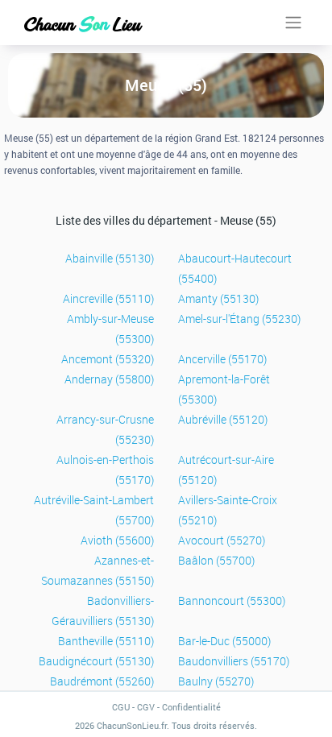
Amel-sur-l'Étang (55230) (239, 318)
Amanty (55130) (218, 298)
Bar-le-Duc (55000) (224, 640)
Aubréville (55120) (223, 419)
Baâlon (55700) (216, 560)
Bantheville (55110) (106, 640)
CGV (146, 707)
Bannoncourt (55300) (231, 600)
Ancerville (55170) (222, 358)
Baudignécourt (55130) (96, 661)
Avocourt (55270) (221, 540)
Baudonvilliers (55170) (233, 661)
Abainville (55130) (109, 258)
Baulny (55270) (216, 681)
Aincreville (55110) (108, 298)
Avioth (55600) (117, 540)
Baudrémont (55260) (102, 681)
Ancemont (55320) (107, 358)
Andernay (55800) (109, 379)
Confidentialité (191, 707)
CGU (121, 707)
